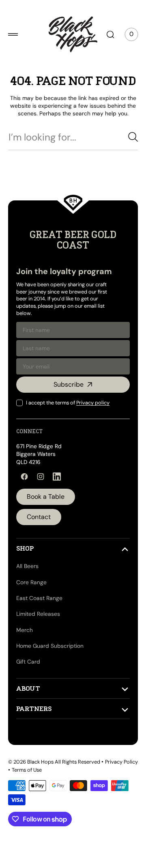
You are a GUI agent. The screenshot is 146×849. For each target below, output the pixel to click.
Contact (39, 537)
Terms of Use (61, 790)
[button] (13, 34)
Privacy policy (93, 423)
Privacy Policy (24, 790)
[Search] (127, 157)
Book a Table (45, 517)
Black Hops (40, 782)
